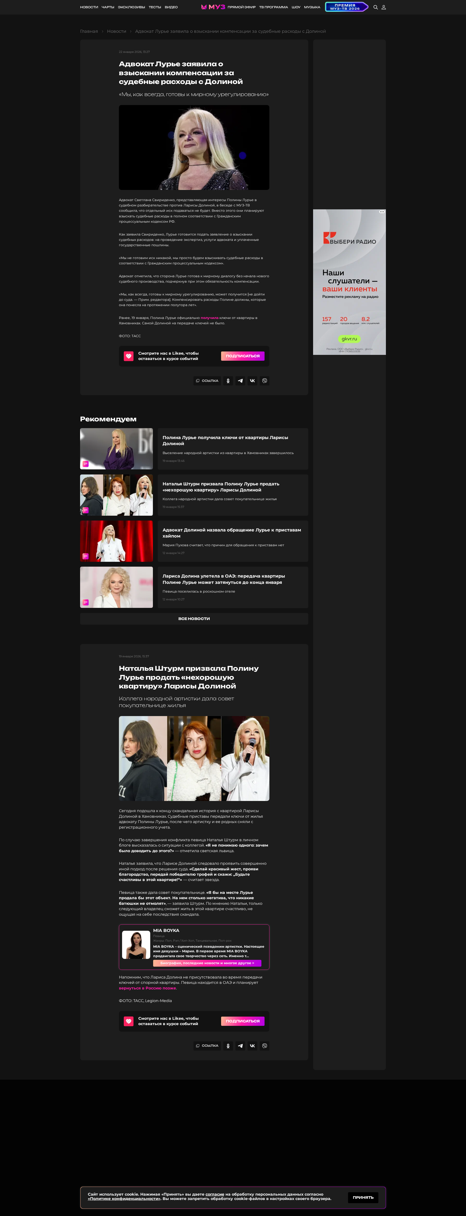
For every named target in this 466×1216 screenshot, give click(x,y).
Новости (89, 7)
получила (209, 318)
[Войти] (384, 7)
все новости (194, 619)
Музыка (312, 7)
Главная (89, 31)
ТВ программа (273, 7)
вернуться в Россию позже (147, 988)
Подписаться (243, 356)
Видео (171, 7)
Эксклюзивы (131, 7)
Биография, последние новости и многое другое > (207, 963)
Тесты (155, 7)
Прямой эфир (242, 7)
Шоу (296, 7)
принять (363, 1197)
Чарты (108, 7)
